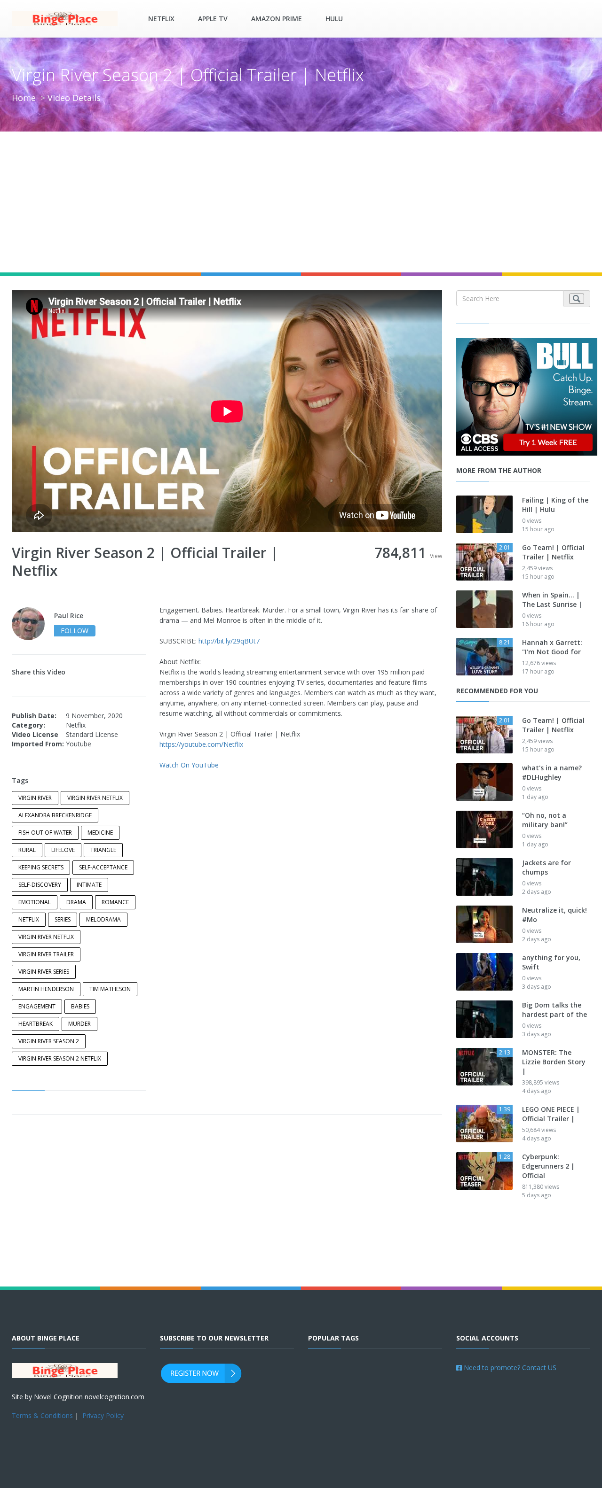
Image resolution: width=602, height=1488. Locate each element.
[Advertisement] (301, 202)
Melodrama (103, 919)
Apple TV (213, 18)
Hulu (334, 18)
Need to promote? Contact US (509, 1367)
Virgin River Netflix (95, 798)
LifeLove (63, 850)
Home (24, 97)
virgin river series (43, 972)
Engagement (36, 1006)
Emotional (34, 902)
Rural (27, 850)
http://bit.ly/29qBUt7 (229, 640)
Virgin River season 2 (48, 1041)
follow (74, 630)
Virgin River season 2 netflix (59, 1058)
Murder (79, 1024)
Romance (115, 902)
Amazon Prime (276, 18)
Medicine (100, 833)
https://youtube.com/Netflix (201, 744)
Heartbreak (35, 1024)
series (63, 919)
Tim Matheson (110, 989)
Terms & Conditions (42, 1415)
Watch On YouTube (189, 764)
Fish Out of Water (45, 833)
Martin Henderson (46, 989)
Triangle (103, 850)
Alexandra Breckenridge (55, 815)
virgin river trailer (46, 954)
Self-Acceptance (103, 867)
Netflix (161, 18)
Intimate (89, 885)
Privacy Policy (103, 1415)
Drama (76, 902)
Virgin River (35, 798)
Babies (80, 1006)
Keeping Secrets (40, 867)
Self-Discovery (39, 885)
